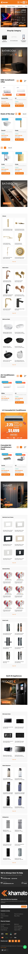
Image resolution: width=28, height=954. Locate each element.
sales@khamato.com (8, 883)
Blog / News (17, 915)
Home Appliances (18, 926)
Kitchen (2, 926)
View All (14, 261)
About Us (3, 914)
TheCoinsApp (3, 947)
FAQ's (2, 917)
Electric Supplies (18, 928)
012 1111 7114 (14, 878)
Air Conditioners (4, 928)
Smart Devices (4, 929)
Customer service (4, 915)
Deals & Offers (17, 929)
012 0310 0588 (6, 878)
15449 (25, 883)
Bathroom (16, 924)
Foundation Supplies (5, 924)
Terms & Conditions (18, 914)
